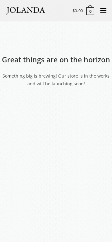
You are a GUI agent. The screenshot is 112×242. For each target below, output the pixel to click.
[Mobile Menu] (101, 10)
